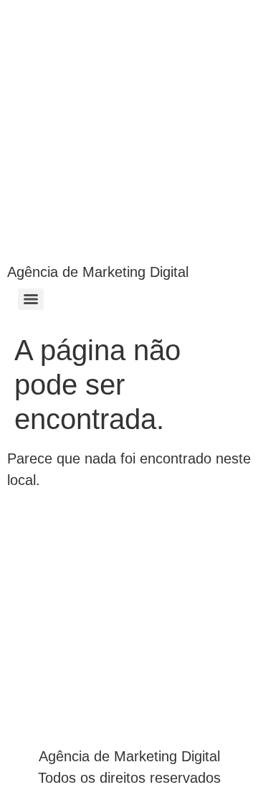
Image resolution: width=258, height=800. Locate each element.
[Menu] (31, 299)
